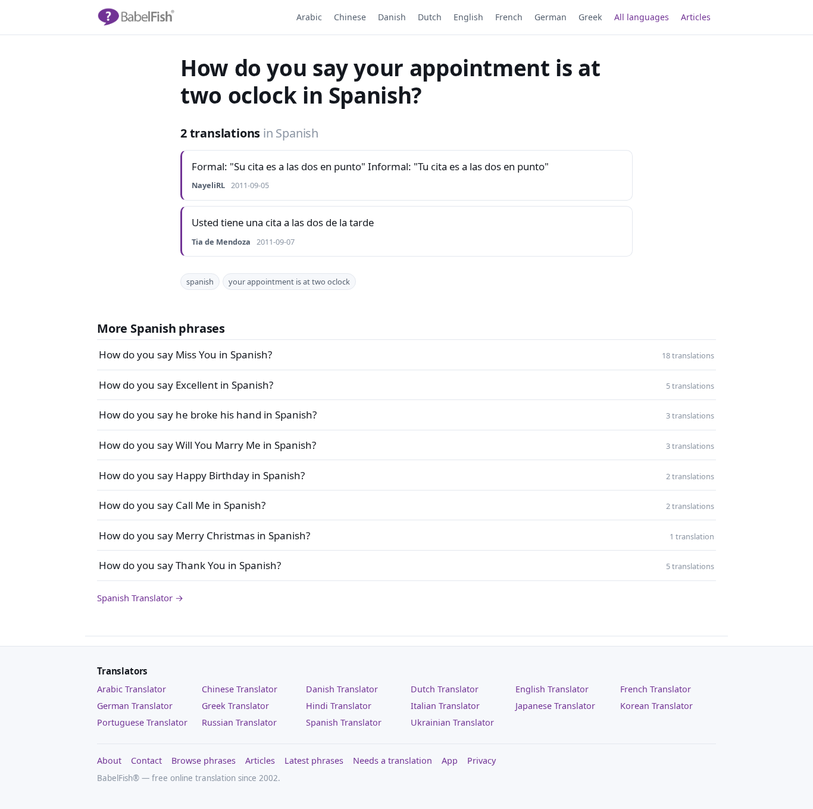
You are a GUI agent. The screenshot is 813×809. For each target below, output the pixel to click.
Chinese (350, 17)
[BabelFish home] (135, 17)
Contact (146, 760)
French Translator (655, 689)
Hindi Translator (338, 705)
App (450, 760)
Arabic (309, 17)
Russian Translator (239, 722)
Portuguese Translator (142, 722)
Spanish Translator (344, 722)
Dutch (430, 17)
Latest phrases (313, 760)
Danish (392, 17)
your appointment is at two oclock (289, 281)
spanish (200, 281)
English (468, 17)
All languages (641, 17)
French (509, 17)
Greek (590, 17)
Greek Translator (235, 705)
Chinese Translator (239, 689)
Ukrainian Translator (452, 722)
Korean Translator (656, 705)
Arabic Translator (131, 689)
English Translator (552, 689)
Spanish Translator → (140, 598)
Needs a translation (392, 760)
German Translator (135, 705)
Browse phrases (203, 760)
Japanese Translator (555, 705)
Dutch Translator (445, 689)
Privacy (481, 760)
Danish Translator (342, 689)
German (550, 17)
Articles (696, 17)
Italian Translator (445, 705)
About (109, 760)
